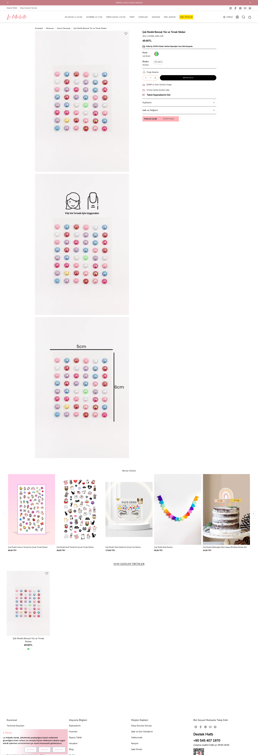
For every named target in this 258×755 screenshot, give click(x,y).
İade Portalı (136, 749)
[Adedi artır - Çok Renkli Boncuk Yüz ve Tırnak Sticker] (155, 77)
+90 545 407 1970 (206, 740)
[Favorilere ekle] (126, 34)
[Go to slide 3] (84, 457)
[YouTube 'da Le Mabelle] (245, 8)
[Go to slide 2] (82, 457)
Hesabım (73, 743)
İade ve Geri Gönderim (142, 731)
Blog (71, 749)
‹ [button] (4, 513)
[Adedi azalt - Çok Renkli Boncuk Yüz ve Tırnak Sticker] (145, 77)
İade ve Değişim (150, 110)
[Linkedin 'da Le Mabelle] (250, 8)
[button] (73, 17)
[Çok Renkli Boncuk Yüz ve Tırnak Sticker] (28, 603)
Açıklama (146, 102)
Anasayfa (39, 28)
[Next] (250, 2)
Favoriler (73, 731)
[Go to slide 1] (79, 457)
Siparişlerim (75, 725)
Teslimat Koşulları (15, 725)
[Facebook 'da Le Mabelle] (235, 8)
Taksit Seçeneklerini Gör (159, 95)
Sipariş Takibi (12, 8)
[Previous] (8, 2)
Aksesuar (50, 28)
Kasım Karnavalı (63, 28)
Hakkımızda (136, 737)
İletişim (134, 743)
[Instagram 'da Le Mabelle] (230, 8)
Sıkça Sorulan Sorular (28, 8)
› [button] (253, 513)
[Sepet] (250, 17)
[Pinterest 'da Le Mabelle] (240, 8)
